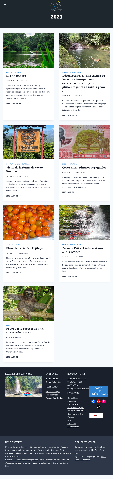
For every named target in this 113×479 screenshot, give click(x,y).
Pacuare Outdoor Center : (16, 447)
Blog (69, 420)
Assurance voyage (75, 407)
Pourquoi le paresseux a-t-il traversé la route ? (25, 330)
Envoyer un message (76, 378)
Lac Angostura (16, 76)
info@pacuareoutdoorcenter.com (81, 388)
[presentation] (28, 50)
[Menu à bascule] (5, 5)
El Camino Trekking (13, 453)
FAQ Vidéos (72, 404)
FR (96, 415)
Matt (10, 81)
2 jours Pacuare (52, 378)
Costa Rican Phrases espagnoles (84, 167)
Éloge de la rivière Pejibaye (24, 248)
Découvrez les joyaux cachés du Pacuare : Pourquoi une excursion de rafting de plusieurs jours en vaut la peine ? (83, 83)
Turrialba (26, 164)
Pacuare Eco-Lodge (54, 398)
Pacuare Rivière (69, 72)
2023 (19, 72)
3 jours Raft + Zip (53, 382)
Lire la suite (13, 103)
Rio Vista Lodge (53, 391)
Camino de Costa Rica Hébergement (21, 459)
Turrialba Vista (52, 394)
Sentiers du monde (13, 450)
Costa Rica (11, 72)
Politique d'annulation (76, 410)
